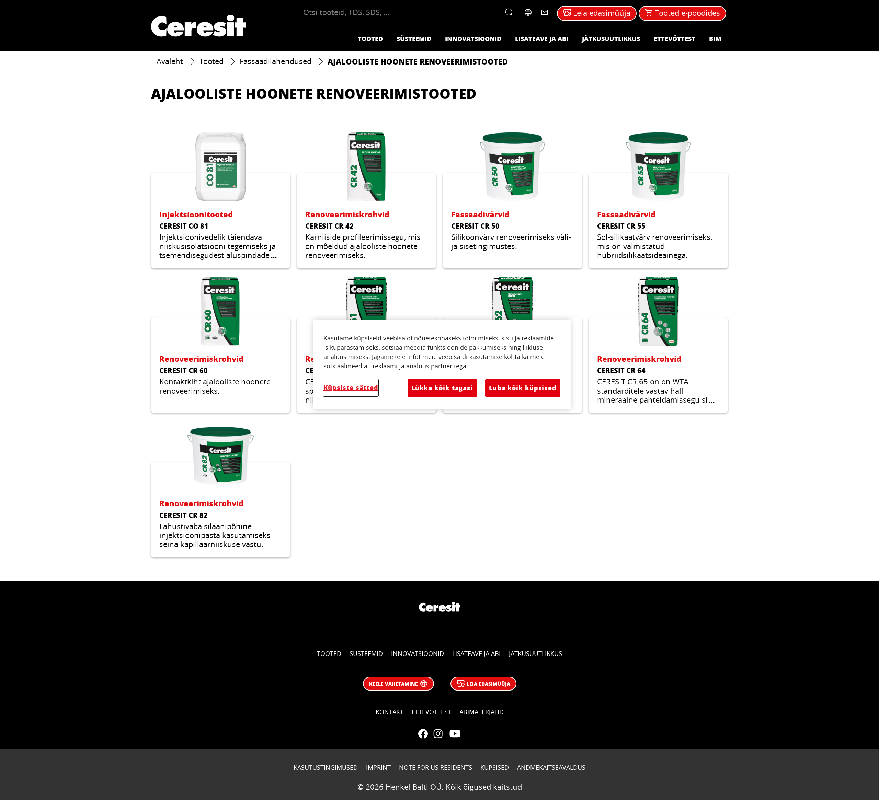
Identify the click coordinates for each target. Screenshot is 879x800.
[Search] (510, 12)
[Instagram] (438, 734)
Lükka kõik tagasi (442, 387)
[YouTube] (454, 734)
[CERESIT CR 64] (658, 345)
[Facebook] (423, 733)
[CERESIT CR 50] (512, 200)
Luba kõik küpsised (523, 387)
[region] (442, 364)
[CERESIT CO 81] (220, 200)
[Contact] (544, 12)
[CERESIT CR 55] (658, 200)
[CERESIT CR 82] (220, 489)
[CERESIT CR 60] (220, 345)
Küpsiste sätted (350, 387)
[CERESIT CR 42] (366, 200)
